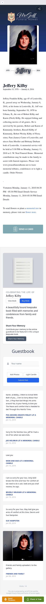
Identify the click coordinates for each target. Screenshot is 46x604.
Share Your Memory (16, 339)
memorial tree (32, 208)
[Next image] (40, 545)
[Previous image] (5, 545)
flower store (31, 212)
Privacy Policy (16, 593)
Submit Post (23, 380)
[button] (23, 546)
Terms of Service (29, 593)
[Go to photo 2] (23, 559)
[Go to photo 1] (22, 559)
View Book (12, 301)
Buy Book (25, 301)
